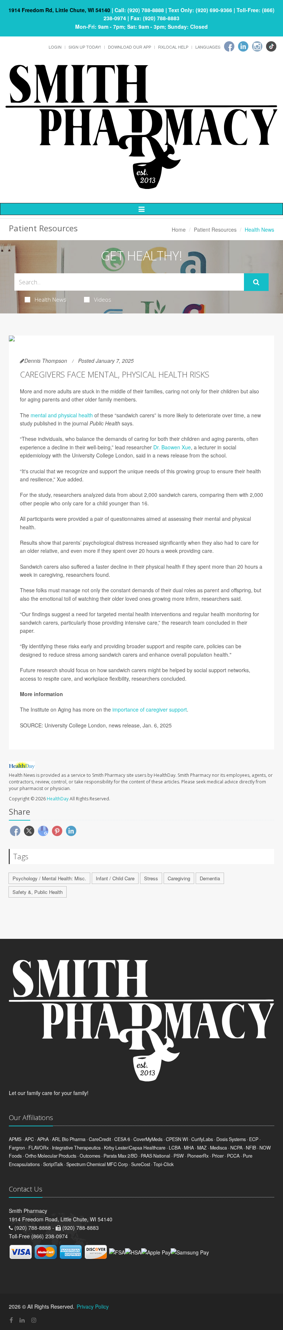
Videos (102, 299)
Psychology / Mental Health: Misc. (49, 878)
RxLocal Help (173, 47)
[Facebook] (229, 46)
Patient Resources (215, 229)
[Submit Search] (256, 282)
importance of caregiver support (149, 709)
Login (55, 47)
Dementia (210, 878)
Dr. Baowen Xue (172, 447)
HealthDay (58, 799)
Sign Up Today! (85, 47)
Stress (151, 878)
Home (179, 229)
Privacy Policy (93, 1306)
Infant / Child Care (115, 878)
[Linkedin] (243, 46)
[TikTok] (271, 46)
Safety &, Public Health (38, 891)
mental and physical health (62, 415)
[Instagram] (257, 46)
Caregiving (179, 878)
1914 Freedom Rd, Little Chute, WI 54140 (59, 10)
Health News (50, 299)
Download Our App (129, 47)
